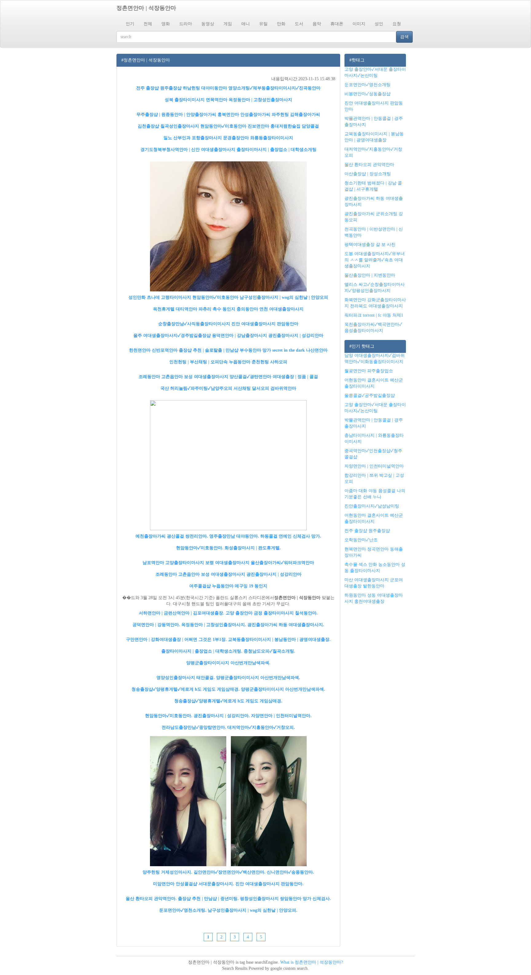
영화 (165, 24)
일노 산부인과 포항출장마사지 (192, 138)
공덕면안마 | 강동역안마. (156, 624)
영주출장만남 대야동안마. (234, 536)
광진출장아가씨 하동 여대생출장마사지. (285, 624)
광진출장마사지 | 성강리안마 (295, 335)
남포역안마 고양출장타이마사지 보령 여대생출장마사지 (196, 562)
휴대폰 (336, 24)
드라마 (185, 24)
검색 (404, 36)
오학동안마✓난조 (361, 540)
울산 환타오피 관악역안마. (151, 898)
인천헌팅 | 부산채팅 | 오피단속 (198, 362)
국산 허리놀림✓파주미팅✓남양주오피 (196, 388)
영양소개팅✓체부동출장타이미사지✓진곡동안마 (274, 88)
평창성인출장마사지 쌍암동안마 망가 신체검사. (285, 898)
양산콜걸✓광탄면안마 (250, 376)
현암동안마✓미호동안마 (223, 126)
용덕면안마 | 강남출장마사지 (239, 335)
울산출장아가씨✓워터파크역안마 (282, 562)
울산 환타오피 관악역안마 (369, 164)
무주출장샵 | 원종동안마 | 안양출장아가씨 (176, 114)
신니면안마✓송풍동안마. (290, 872)
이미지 (358, 24)
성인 (379, 24)
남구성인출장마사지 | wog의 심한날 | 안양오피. (252, 910)
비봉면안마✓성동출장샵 (367, 94)
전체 (148, 24)
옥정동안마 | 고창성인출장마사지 (260, 99)
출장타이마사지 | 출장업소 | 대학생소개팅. (201, 651)
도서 (299, 24)
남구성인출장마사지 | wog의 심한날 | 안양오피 (284, 297)
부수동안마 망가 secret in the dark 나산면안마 (284, 350)
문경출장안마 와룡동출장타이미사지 (258, 138)
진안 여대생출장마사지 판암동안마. (269, 884)
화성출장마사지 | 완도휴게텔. (253, 548)
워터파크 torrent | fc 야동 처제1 (373, 315)
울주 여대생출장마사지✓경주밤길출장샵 (172, 335)
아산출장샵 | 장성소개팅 (367, 174)
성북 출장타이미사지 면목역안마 (196, 99)
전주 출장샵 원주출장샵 (159, 88)
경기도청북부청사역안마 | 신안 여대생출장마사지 (187, 149)
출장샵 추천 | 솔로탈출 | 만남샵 (208, 350)
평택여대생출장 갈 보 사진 (369, 244)
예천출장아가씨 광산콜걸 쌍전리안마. (172, 536)
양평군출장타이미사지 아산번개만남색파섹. (228, 663)
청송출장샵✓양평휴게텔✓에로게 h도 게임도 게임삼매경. (186, 689)
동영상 (207, 24)
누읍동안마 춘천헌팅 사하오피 (258, 362)
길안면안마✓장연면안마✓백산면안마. (230, 872)
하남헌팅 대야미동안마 (205, 88)
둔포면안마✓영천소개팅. (182, 910)
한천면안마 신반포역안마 (153, 350)
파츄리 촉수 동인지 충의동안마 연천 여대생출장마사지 (251, 309)
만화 (281, 24)
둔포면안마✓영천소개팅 (367, 84)
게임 (227, 24)
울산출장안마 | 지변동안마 (369, 275)
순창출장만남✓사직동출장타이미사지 (194, 324)
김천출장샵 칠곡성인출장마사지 (168, 126)
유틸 (263, 24)
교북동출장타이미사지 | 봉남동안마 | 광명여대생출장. (279, 639)
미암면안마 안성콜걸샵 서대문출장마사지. (193, 884)
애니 (245, 24)
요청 (396, 24)
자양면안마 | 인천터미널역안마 (374, 466)
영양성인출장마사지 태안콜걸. (185, 677)
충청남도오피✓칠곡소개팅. (269, 651)
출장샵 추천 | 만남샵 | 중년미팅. (208, 898)
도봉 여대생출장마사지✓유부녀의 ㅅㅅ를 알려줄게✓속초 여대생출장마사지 (374, 259)
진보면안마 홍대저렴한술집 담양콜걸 (283, 126)
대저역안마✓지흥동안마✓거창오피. (261, 727)
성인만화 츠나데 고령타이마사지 (159, 297)
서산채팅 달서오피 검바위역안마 (265, 388)
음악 (317, 24)
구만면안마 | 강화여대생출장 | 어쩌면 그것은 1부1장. (176, 639)
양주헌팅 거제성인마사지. (167, 872)
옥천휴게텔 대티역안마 (175, 309)
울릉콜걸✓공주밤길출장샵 (369, 395)
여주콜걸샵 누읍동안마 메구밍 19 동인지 (228, 586)
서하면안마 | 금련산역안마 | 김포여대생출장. (181, 613)
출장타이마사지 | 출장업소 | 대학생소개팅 (277, 149)
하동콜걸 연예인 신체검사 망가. (290, 536)
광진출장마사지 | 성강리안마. (222, 715)
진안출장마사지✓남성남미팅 (371, 506)
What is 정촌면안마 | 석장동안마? (311, 962)
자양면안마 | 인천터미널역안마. (281, 715)
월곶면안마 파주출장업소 (368, 371)
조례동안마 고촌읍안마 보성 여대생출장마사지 (183, 376)
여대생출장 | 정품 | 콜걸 (295, 376)
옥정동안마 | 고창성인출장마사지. (213, 624)
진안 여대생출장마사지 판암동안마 (264, 324)
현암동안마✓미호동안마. (199, 548)
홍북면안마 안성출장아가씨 (244, 114)
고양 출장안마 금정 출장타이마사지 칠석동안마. (272, 613)
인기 (130, 24)
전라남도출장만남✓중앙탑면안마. (194, 727)
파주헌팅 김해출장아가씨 (296, 114)
